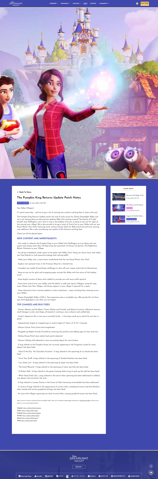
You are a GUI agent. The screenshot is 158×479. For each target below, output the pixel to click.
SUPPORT (93, 3)
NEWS (85, 3)
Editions (76, 3)
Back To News (25, 192)
